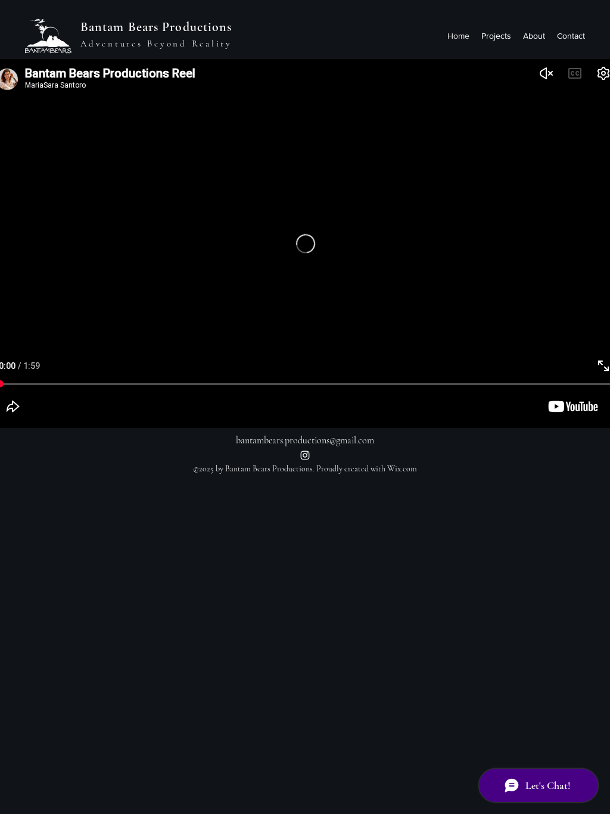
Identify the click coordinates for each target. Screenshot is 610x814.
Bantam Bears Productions (156, 27)
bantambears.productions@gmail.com (305, 440)
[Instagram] (305, 455)
